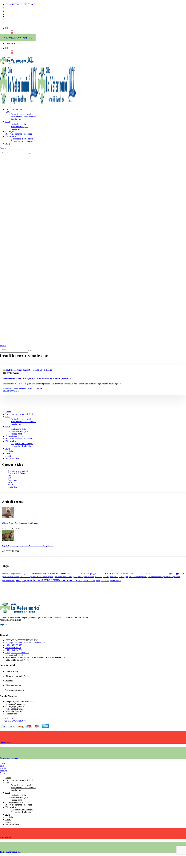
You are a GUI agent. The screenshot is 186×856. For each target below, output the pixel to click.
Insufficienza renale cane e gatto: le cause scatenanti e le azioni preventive (37, 378)
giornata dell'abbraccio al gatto (41, 577)
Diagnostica (10, 136)
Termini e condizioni (14, 690)
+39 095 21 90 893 (13, 645)
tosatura (113, 581)
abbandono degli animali (11, 574)
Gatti (7, 121)
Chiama (5, 742)
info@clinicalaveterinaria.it (17, 652)
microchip (106, 577)
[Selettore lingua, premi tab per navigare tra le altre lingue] (6, 28)
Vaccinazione (13, 487)
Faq (7, 19)
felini (143, 574)
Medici (8, 456)
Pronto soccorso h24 (14, 109)
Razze (10, 482)
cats (113, 573)
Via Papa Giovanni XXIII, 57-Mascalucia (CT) (25, 643)
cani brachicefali (78, 574)
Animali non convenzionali (18, 471)
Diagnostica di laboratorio (22, 139)
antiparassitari (39, 573)
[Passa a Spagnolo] (12, 33)
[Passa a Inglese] (12, 31)
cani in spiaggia (90, 574)
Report (10, 485)
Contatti (8, 11)
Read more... (11, 391)
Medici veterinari (12, 14)
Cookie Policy (11, 671)
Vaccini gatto (16, 129)
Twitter (15, 388)
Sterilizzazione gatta (19, 126)
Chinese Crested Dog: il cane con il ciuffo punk (20, 523)
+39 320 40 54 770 (13, 650)
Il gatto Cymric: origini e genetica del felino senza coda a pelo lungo (28, 546)
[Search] (29, 153)
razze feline (69, 580)
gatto (180, 573)
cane (9, 475)
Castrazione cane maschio (22, 114)
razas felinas (33, 580)
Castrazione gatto (18, 124)
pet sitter (176, 577)
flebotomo (149, 574)
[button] (3, 148)
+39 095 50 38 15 (13, 647)
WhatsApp (37, 388)
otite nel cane (134, 577)
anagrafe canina (27, 574)
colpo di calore (122, 574)
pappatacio (143, 577)
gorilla (75, 577)
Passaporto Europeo (155, 577)
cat (107, 573)
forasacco (165, 574)
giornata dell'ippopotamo (63, 577)
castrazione (100, 574)
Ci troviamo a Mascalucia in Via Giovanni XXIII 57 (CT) (30, 7)
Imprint (9, 680)
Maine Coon (98, 577)
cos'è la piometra (134, 574)
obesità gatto (123, 577)
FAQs (8, 453)
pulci (18, 580)
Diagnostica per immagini (22, 141)
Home (8, 412)
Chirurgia (9, 131)
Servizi (8, 16)
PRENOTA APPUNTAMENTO (18, 38)
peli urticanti (168, 577)
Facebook (7, 388)
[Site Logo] (17, 63)
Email (29, 388)
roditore (80, 581)
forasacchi (157, 574)
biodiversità (52, 573)
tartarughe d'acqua (102, 581)
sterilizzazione (89, 580)
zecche (118, 581)
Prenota (9, 758)
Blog (7, 143)
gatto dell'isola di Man (10, 577)
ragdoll (22, 581)
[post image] (93, 370)
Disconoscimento (13, 685)
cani (69, 573)
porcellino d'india (8, 581)
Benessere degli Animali (17, 473)
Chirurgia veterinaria (14, 436)
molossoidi (114, 577)
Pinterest (22, 388)
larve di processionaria (85, 577)
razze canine (51, 580)
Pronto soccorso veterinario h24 (19, 414)
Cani (7, 112)
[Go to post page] (8, 517)
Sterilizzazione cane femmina (23, 117)
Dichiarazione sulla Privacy (18, 676)
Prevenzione (12, 480)
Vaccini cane (16, 119)
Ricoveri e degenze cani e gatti (18, 134)
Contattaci (9, 451)
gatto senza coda (24, 577)
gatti (172, 573)
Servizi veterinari (12, 458)
